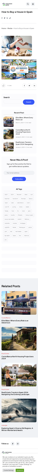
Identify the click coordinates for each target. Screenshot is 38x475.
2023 (6, 194)
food (13, 211)
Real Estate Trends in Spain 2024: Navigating (24, 143)
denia (20, 207)
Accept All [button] (20, 470)
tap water (7, 235)
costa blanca (20, 203)
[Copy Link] (10, 18)
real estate (18, 231)
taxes (14, 235)
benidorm (15, 198)
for (18, 211)
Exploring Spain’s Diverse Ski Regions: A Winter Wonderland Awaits (17, 429)
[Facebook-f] (13, 444)
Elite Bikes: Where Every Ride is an (24, 119)
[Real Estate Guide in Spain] (7, 4)
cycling (14, 207)
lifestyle (20, 215)
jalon (29, 211)
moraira (15, 223)
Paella (14, 227)
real (11, 231)
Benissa (23, 198)
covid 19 (7, 207)
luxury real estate (9, 219)
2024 (12, 194)
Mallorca (27, 219)
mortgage (22, 223)
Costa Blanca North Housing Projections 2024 (23, 132)
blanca (30, 198)
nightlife (7, 227)
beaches (7, 198)
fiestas (6, 211)
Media (10, 28)
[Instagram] (18, 444)
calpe (6, 203)
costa (12, 203)
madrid (19, 219)
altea (26, 194)
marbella (7, 223)
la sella (13, 215)
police (30, 227)
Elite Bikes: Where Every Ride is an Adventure (15, 322)
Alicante (19, 194)
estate (27, 207)
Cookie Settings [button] (8, 470)
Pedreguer (22, 227)
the (20, 235)
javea (6, 215)
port (6, 231)
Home (4, 28)
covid (28, 203)
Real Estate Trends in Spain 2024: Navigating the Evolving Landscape (15, 393)
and (32, 194)
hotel (23, 211)
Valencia (26, 235)
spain (26, 231)
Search (7, 97)
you (6, 240)
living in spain (29, 215)
